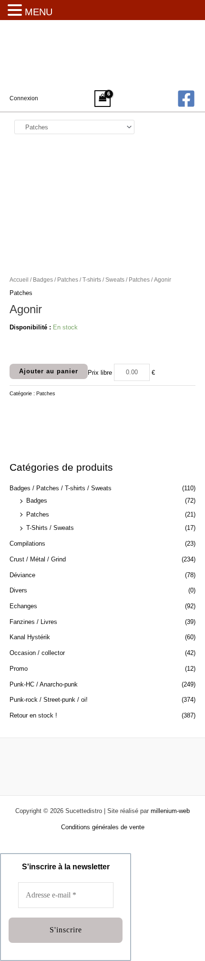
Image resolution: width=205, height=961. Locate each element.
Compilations (27, 543)
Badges (36, 500)
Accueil (19, 279)
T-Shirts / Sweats (50, 527)
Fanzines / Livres (33, 621)
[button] (16, 11)
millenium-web (170, 810)
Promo (19, 668)
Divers (18, 590)
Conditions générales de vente (102, 827)
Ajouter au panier (48, 371)
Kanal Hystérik (30, 637)
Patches (37, 514)
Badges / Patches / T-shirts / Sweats (61, 488)
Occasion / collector (37, 652)
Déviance (22, 575)
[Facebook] (186, 98)
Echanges (23, 606)
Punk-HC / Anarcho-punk (44, 684)
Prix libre (100, 372)
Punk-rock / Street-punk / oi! (49, 699)
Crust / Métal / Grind (38, 559)
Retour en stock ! (33, 715)
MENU (38, 12)
